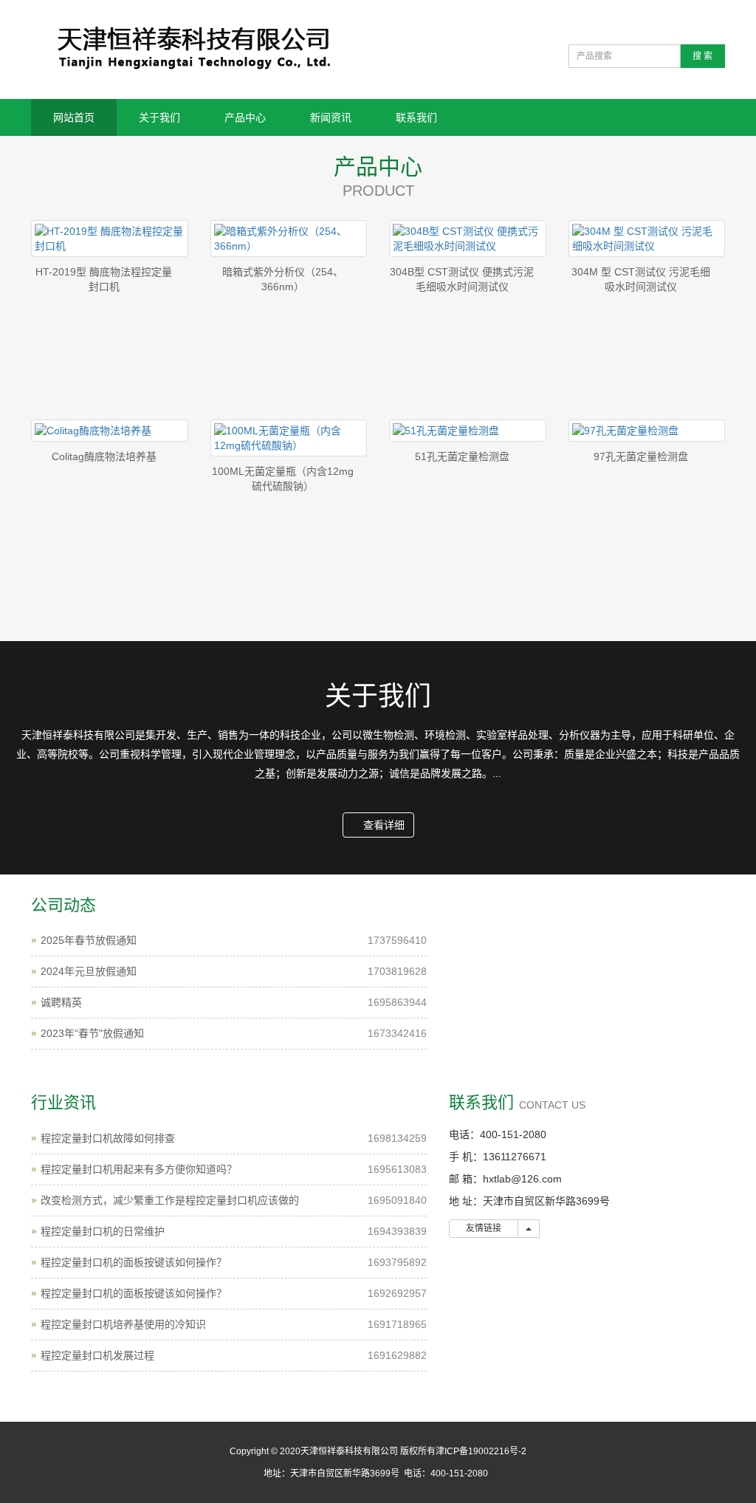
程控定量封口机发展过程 (97, 1355)
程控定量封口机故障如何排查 (108, 1138)
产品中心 (245, 117)
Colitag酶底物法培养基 (104, 456)
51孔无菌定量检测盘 (462, 456)
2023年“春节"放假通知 (92, 1033)
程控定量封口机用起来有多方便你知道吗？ (139, 1169)
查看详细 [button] (382, 825)
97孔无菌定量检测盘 (641, 456)
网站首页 (73, 117)
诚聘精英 (61, 1002)
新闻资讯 (330, 117)
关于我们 (159, 117)
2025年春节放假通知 (89, 940)
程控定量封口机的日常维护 (103, 1231)
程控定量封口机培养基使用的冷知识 (123, 1324)
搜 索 (702, 56)
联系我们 (416, 117)
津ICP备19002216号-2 (481, 1451)
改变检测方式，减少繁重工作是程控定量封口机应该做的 (170, 1200)
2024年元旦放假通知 (89, 971)
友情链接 (483, 1228)
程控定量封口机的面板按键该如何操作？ (134, 1262)
